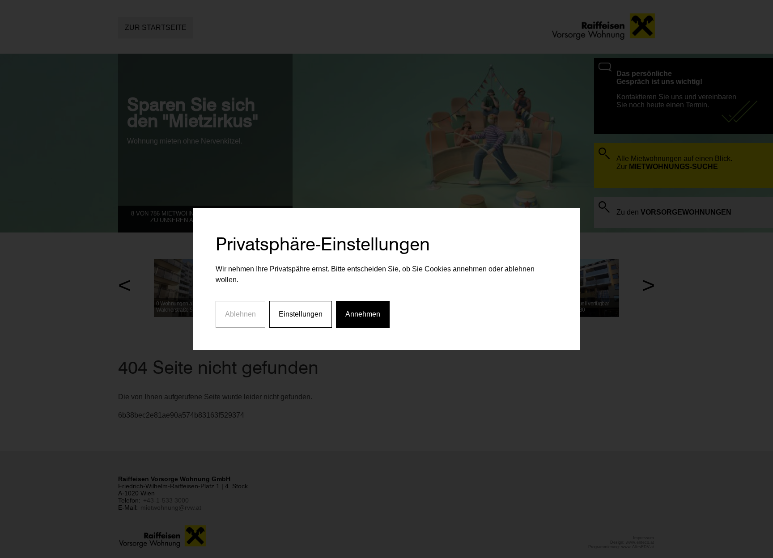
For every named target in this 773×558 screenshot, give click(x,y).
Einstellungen (301, 314)
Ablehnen (240, 314)
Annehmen (362, 314)
